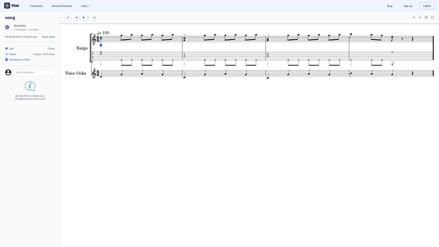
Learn (84, 5)
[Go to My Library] (11, 6)
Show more (48, 36)
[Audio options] (88, 17)
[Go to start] (76, 17)
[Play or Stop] (83, 17)
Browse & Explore (62, 5)
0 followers (20, 29)
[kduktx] (7, 27)
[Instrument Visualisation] (94, 17)
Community (36, 5)
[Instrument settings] (68, 17)
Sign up (408, 5)
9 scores (33, 29)
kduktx (22, 25)
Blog (389, 5)
